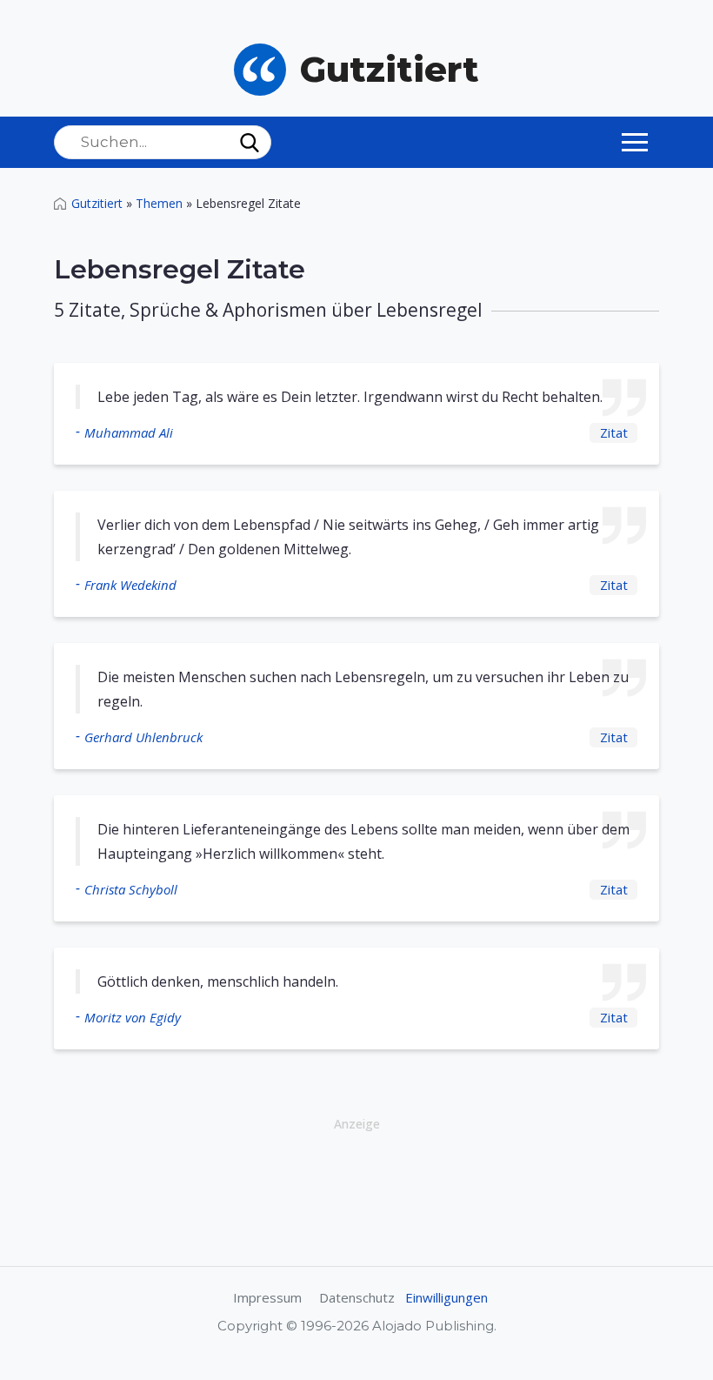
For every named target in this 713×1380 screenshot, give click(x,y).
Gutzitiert (97, 203)
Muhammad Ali (128, 432)
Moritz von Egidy (132, 1017)
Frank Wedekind (130, 584)
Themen (159, 203)
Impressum (267, 1297)
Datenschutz (357, 1297)
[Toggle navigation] (634, 141)
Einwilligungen (446, 1297)
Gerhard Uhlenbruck (143, 737)
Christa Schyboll (130, 889)
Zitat (614, 432)
